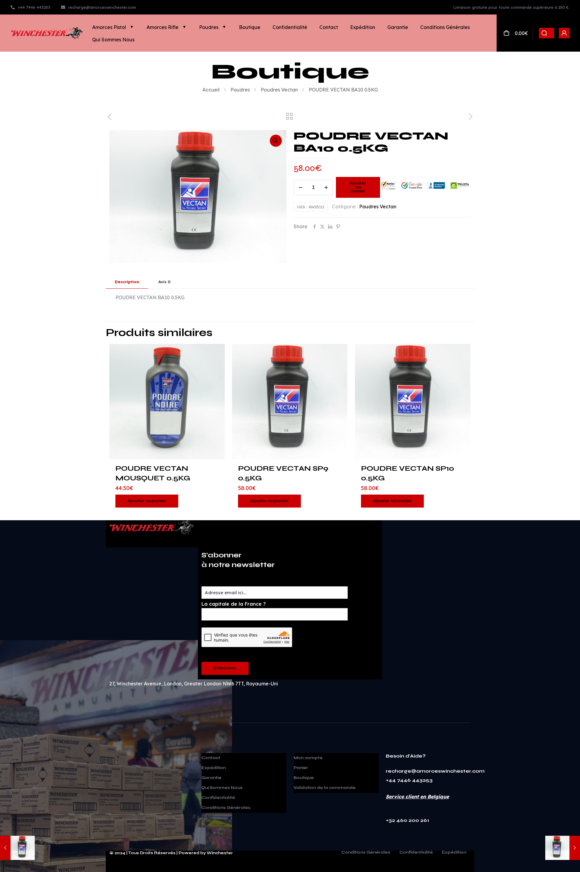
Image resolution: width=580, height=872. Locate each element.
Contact (210, 757)
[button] (276, 141)
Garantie (211, 777)
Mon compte (308, 757)
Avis (164, 281)
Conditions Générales (225, 807)
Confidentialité (218, 797)
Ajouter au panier (358, 187)
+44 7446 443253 (409, 780)
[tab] (127, 282)
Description (127, 281)
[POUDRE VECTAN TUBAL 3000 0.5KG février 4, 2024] (17, 848)
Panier (301, 767)
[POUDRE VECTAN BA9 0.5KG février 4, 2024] (562, 848)
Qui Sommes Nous (222, 787)
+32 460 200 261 (407, 820)
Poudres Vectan (279, 90)
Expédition (213, 767)
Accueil (211, 90)
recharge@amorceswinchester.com (435, 771)
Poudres (240, 90)
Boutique (304, 777)
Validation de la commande (325, 787)
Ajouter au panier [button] (146, 501)
